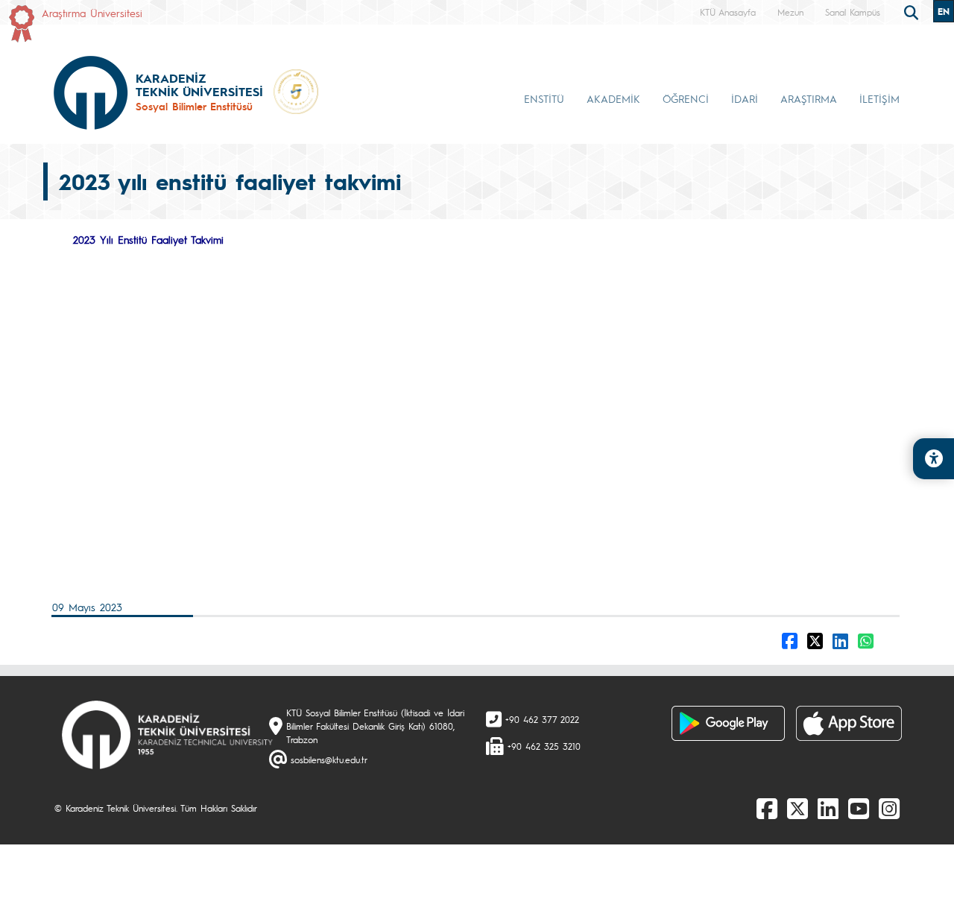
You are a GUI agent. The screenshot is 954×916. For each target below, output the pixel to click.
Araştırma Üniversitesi (92, 12)
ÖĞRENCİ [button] (686, 98)
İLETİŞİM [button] (879, 98)
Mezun (790, 12)
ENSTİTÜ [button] (544, 98)
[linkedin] (828, 808)
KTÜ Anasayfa (728, 12)
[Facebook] (766, 808)
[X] (797, 808)
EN (944, 11)
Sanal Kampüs (852, 12)
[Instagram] (889, 808)
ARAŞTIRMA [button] (808, 98)
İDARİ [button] (744, 98)
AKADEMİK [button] (613, 98)
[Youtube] (858, 808)
